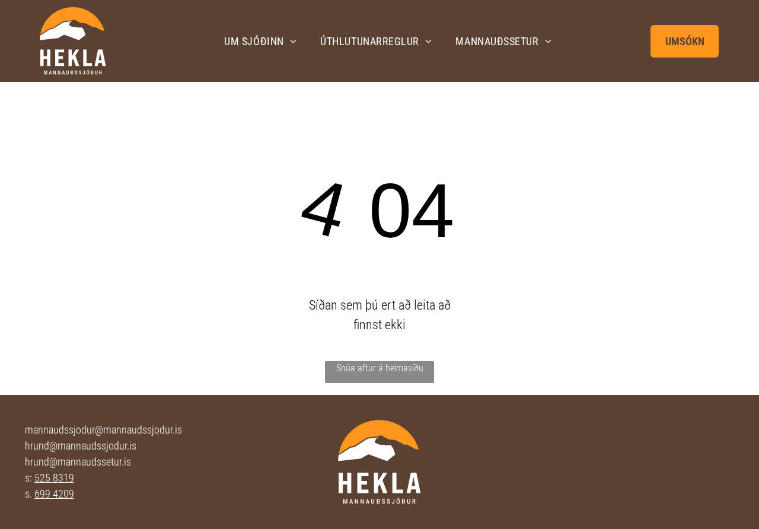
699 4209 (54, 493)
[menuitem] (260, 40)
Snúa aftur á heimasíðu (379, 368)
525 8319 (54, 477)
